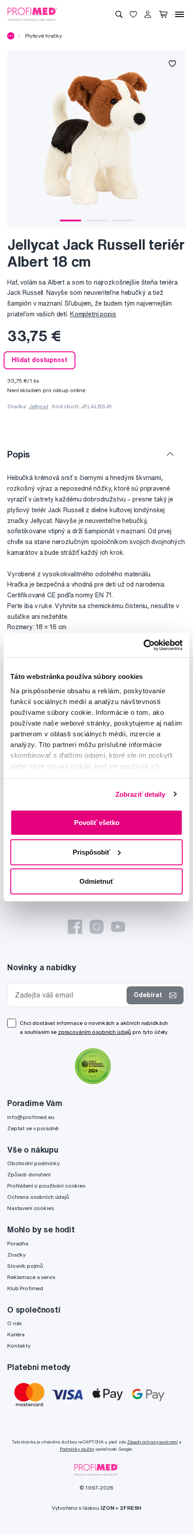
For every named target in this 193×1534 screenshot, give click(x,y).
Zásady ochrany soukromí (152, 1442)
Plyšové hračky (43, 36)
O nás (14, 1323)
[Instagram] (96, 927)
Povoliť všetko (96, 822)
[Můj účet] (147, 14)
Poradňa (17, 1243)
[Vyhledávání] (119, 14)
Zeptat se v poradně (32, 1128)
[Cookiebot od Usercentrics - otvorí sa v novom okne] (143, 645)
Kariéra (16, 1334)
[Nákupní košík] (163, 14)
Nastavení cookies (30, 1208)
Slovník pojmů (25, 1266)
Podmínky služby (77, 1449)
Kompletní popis (93, 314)
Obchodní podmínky (33, 1163)
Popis (18, 454)
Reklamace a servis (31, 1277)
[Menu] (179, 14)
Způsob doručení (29, 1174)
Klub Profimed (25, 1288)
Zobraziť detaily (140, 794)
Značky (16, 1254)
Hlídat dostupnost (39, 360)
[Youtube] (118, 927)
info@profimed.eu (30, 1117)
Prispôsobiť (91, 852)
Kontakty (19, 1345)
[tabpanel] (96, 139)
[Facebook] (75, 927)
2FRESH (130, 1508)
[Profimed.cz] (32, 14)
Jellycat (38, 406)
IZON (107, 1508)
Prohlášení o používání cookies (46, 1185)
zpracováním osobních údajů (94, 1032)
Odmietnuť (96, 881)
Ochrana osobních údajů (38, 1197)
